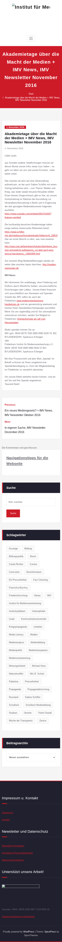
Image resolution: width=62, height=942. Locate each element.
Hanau (37, 595)
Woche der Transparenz (21, 720)
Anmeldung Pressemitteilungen (17, 853)
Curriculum (14, 572)
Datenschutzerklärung (13, 860)
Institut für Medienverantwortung (25, 603)
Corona (33, 564)
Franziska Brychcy (18, 587)
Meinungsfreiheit (17, 666)
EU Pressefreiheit (18, 580)
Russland (13, 697)
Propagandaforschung (38, 689)
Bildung (28, 548)
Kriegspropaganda (18, 626)
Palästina (13, 681)
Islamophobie (38, 611)
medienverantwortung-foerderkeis (18, 916)
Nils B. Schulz (37, 673)
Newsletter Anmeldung (13, 845)
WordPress (28, 931)
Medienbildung (38, 642)
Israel (11, 619)
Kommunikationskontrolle (33, 619)
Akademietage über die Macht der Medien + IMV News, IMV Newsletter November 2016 (32, 98)
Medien (34, 634)
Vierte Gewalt (45, 712)
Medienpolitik (15, 650)
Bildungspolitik (16, 556)
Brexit (33, 556)
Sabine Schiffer (32, 697)
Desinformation (33, 572)
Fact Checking (40, 580)
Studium (13, 712)
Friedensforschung (18, 595)
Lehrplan (38, 626)
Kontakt (6, 819)
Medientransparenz (38, 650)
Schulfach (14, 705)
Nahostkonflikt (16, 673)
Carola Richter (16, 564)
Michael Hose (39, 666)
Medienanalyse (16, 642)
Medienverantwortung (19, 658)
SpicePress (50, 931)
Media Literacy (16, 634)
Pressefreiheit (32, 681)
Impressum (7, 812)
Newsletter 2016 (15, 148)
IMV (49, 595)
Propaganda (15, 689)
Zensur (42, 720)
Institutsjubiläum (17, 611)
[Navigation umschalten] (31, 38)
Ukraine (28, 712)
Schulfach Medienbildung (38, 705)
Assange (13, 548)
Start (31, 93)
